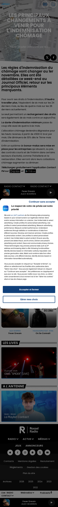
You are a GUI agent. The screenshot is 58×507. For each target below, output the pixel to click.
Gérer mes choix (29, 299)
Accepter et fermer (29, 289)
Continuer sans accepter (42, 201)
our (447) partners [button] (17, 215)
